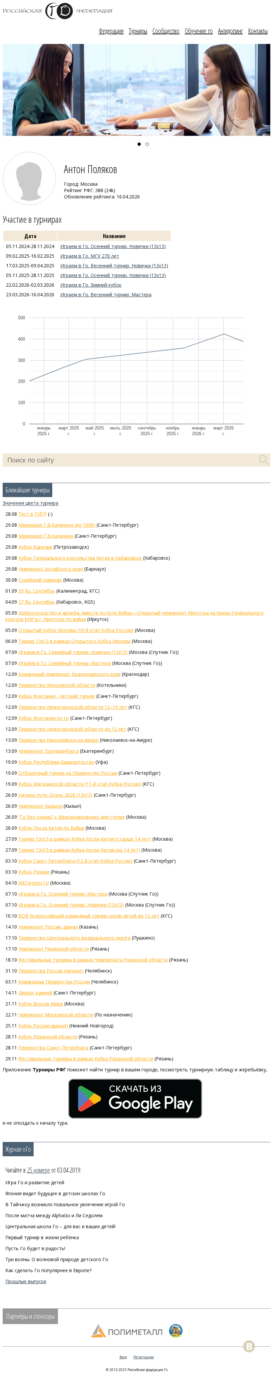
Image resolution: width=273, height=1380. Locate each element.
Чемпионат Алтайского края (50, 569)
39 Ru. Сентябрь (36, 591)
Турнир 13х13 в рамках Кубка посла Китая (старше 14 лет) (84, 839)
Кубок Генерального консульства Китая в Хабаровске (80, 558)
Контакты (258, 30)
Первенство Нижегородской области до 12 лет (72, 729)
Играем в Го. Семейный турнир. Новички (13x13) (73, 652)
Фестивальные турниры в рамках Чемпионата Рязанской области (93, 960)
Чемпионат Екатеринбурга (48, 751)
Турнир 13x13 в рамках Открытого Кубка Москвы (74, 641)
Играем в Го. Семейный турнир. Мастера (64, 663)
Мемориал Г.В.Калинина (45, 536)
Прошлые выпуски (25, 1281)
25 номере (38, 1170)
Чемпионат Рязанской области (53, 949)
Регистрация (144, 1357)
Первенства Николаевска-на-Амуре (58, 740)
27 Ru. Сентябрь (36, 602)
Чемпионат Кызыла (40, 806)
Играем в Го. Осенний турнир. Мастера (62, 894)
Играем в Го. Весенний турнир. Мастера (105, 294)
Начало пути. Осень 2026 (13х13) (55, 795)
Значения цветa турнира (30, 503)
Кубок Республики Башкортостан (56, 762)
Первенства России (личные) (51, 970)
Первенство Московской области (56, 685)
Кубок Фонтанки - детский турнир (56, 696)
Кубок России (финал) (43, 1025)
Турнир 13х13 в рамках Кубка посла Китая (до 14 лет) (79, 850)
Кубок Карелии (35, 547)
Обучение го (199, 30)
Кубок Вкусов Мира (40, 1003)
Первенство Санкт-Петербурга (53, 1047)
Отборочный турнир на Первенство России (67, 773)
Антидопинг (230, 30)
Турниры (138, 30)
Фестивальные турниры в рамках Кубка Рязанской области (85, 1058)
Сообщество (165, 30)
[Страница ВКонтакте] (249, 1346)
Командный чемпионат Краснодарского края (69, 674)
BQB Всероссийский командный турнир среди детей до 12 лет (88, 916)
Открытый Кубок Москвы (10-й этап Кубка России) (76, 630)
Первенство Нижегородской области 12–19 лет (72, 707)
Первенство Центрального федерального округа (74, 938)
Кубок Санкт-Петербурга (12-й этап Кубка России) (75, 861)
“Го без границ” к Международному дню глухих (71, 817)
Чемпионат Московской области (55, 1014)
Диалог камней (35, 992)
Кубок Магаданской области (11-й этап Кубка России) (79, 784)
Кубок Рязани (33, 872)
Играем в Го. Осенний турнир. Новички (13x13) (113, 246)
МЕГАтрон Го (33, 883)
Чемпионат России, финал (48, 927)
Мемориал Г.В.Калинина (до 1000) (56, 525)
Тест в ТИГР (32, 514)
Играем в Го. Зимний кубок (91, 285)
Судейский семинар (40, 580)
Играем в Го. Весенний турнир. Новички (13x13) (114, 265)
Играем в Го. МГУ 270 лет (89, 256)
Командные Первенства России (54, 981)
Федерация (111, 30)
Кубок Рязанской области (47, 1036)
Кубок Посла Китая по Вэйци (51, 828)
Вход (123, 1357)
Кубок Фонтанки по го (43, 718)
